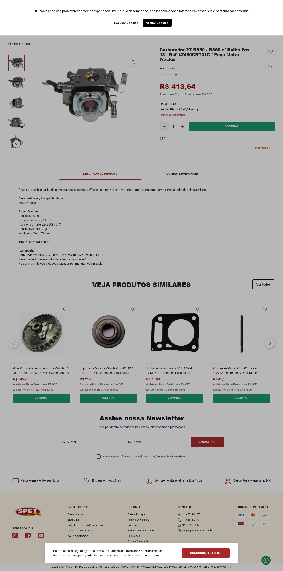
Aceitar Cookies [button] (157, 22)
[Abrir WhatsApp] (272, 560)
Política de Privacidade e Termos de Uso (136, 551)
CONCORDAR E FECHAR (205, 553)
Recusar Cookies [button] (126, 22)
